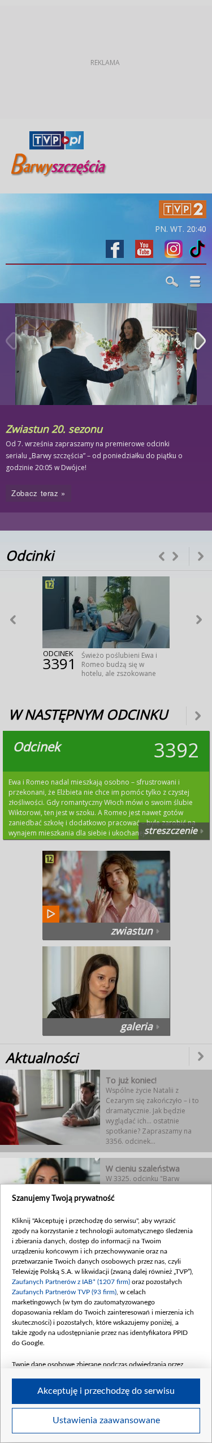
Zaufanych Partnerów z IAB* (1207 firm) (71, 1281)
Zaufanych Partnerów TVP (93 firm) (64, 1292)
